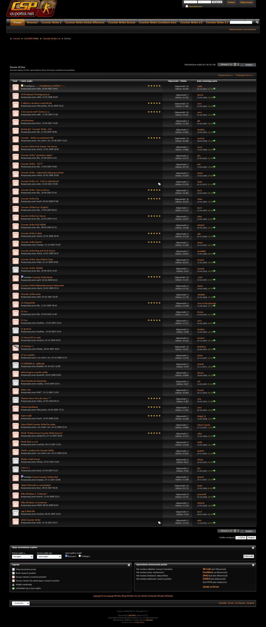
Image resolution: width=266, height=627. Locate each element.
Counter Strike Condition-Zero (157, 22)
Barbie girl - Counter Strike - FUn (36, 129)
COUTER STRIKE (31, 38)
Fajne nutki (26, 416)
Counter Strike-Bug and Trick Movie (38, 251)
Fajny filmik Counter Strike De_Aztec (38, 424)
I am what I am (43, 141)
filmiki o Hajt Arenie (30, 459)
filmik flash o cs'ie (29, 442)
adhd (39, 97)
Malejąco (85, 556)
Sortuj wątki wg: (44, 553)
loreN (39, 201)
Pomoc (231, 2)
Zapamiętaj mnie (195, 6)
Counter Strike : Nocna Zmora (35, 190)
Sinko (39, 262)
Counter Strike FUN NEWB (33, 225)
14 (187, 138)
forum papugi (106, 596)
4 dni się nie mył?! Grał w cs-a (35, 112)
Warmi (40, 497)
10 (187, 277)
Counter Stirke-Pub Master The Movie (39, 146)
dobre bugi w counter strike (34, 372)
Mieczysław (42, 106)
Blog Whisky (127, 596)
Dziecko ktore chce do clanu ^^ (36, 398)
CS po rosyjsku (28, 355)
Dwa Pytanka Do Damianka (34, 381)
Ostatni (249, 65)
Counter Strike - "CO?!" (32, 164)
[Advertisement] (133, 49)
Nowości (32, 22)
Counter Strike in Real (31, 233)
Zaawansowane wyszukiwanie (242, 29)
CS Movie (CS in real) (31, 337)
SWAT (39, 505)
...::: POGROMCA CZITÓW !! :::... (51, 86)
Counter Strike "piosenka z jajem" (37, 155)
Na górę (251, 538)
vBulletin (149, 620)
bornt (39, 471)
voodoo (40, 384)
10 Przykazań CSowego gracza (35, 94)
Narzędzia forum (224, 75)
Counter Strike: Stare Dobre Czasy (37, 259)
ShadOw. (41, 323)
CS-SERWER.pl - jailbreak (32, 364)
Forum (18, 22)
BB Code (207, 569)
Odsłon (183, 81)
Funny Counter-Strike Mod (45, 477)
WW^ (39, 392)
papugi (96, 596)
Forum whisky (140, 596)
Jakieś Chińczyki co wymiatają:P (36, 485)
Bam (39, 123)
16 (187, 199)
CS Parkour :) (27, 346)
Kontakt (222, 603)
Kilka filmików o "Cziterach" (34, 494)
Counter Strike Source (121, 22)
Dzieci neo (26, 390)
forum (231, 603)
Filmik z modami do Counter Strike (37, 450)
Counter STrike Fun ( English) (34, 207)
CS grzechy (26, 329)
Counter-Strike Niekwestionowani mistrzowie (42, 285)
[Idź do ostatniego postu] (214, 89)
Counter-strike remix (31, 294)
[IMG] (205, 576)
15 (187, 104)
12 (187, 347)
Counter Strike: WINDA (32, 268)
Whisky (117, 596)
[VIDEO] (206, 579)
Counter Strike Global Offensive (84, 22)
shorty (39, 149)
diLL (38, 132)
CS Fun (24, 311)
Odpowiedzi (173, 81)
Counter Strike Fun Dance (33, 216)
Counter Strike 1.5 (217, 22)
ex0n (39, 89)
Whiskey (169, 596)
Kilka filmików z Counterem (34, 502)
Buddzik (40, 366)
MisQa (40, 462)
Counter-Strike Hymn (42, 277)
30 (187, 112)
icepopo (40, 245)
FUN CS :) (25, 468)
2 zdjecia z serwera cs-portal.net (36, 103)
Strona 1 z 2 (226, 64)
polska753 (41, 436)
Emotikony (208, 572)
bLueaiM (40, 375)
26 (187, 86)
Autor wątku (26, 81)
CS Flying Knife (28, 303)
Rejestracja (246, 2)
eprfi (39, 280)
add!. (39, 115)
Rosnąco (71, 556)
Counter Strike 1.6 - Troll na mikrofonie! (40, 181)
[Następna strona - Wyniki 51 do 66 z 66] (242, 65)
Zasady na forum (211, 587)
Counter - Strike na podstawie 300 (37, 138)
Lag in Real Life (28, 511)
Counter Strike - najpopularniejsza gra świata (42, 172)
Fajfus (39, 401)
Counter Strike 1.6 (191, 22)
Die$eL (40, 349)
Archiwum (240, 603)
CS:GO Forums (139, 622)
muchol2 (40, 445)
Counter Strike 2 (51, 22)
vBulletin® (132, 616)
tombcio (40, 340)
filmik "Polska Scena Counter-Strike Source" (42, 433)
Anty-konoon (27, 120)
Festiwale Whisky (156, 596)
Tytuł (14, 81)
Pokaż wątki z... (19, 553)
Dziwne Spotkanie (29, 407)
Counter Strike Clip (30, 199)
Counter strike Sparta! (31, 242)
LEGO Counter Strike (30, 520)
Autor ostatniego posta (207, 81)
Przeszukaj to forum (244, 75)
